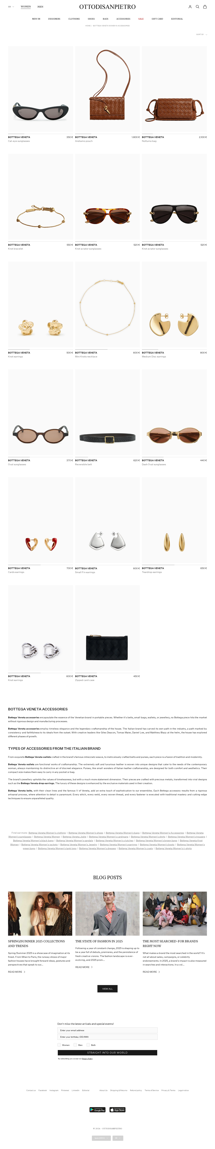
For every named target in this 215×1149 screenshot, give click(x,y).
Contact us (31, 1090)
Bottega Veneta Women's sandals (74, 840)
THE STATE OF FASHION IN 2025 (99, 941)
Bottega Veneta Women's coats (136, 848)
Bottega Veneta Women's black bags (33, 840)
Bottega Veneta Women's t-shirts (174, 848)
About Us (103, 1090)
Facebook (42, 1090)
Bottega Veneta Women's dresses (97, 848)
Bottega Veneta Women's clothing (47, 832)
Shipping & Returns (118, 1090)
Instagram (54, 1090)
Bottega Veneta (19, 137)
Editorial (177, 19)
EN (9, 7)
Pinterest (65, 1090)
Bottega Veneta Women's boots (157, 844)
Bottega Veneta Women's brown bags (156, 840)
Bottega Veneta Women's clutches (114, 840)
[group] (40, 90)
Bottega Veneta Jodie (74, 836)
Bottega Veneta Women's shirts (148, 836)
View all (107, 988)
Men (40, 6)
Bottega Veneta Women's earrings (118, 844)
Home (88, 26)
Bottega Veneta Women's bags (123, 832)
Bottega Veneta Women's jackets (39, 844)
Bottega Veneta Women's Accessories (163, 832)
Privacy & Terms (168, 1090)
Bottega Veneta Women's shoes (86, 832)
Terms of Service (152, 1090)
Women (26, 6)
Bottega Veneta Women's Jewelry (78, 844)
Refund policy (136, 1090)
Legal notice (183, 1090)
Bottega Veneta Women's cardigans (108, 836)
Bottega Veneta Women (47, 836)
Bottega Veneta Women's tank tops (57, 848)
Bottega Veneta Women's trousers (186, 836)
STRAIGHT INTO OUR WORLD (107, 1052)
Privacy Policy (87, 1059)
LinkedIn (75, 1090)
